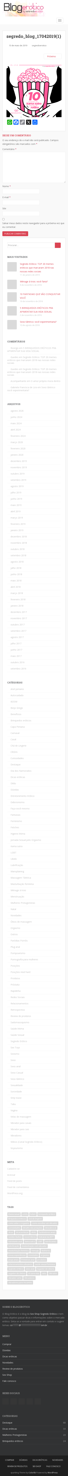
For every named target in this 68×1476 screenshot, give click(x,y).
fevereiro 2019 (18, 523)
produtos (41, 1259)
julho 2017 (16, 643)
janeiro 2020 (17, 454)
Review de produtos (21, 1016)
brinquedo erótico (46, 1214)
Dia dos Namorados (21, 770)
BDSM (14, 701)
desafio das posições (32, 1227)
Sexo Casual (17, 1072)
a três (25, 1214)
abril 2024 (16, 429)
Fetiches (15, 827)
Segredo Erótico (19, 1041)
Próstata (15, 984)
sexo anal (30, 1269)
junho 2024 (16, 417)
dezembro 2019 (19, 461)
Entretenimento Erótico (22, 795)
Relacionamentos (19, 1003)
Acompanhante (18, 381)
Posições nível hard (20, 972)
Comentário (9, 149)
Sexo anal (16, 1066)
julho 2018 (16, 567)
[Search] (58, 245)
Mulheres (46, 1250)
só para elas (33, 1273)
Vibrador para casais (21, 1122)
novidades (33, 1255)
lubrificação (13, 1246)
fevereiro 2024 (18, 435)
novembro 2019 (19, 467)
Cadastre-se (13, 1168)
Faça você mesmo (20, 808)
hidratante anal (15, 1241)
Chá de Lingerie (18, 745)
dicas (10, 1232)
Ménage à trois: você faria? (34, 281)
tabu (44, 1273)
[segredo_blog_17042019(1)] (34, 89)
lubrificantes (50, 1241)
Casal (13, 739)
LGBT (13, 852)
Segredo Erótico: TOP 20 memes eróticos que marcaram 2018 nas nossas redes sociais (37, 267)
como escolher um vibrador (44, 1223)
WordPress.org (14, 1193)
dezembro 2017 (19, 611)
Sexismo (15, 1053)
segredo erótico (15, 1269)
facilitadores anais (47, 1232)
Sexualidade (17, 1085)
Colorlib (32, 1472)
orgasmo (45, 1255)
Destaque (16, 764)
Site (4, 208)
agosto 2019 (17, 486)
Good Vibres (30, 1237)
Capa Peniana (18, 726)
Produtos (15, 978)
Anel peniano (17, 689)
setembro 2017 (18, 630)
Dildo (13, 783)
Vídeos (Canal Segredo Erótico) (26, 1141)
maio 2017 (16, 656)
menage (35, 1250)
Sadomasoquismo (20, 1022)
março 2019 (17, 517)
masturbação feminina (18, 1250)
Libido (14, 858)
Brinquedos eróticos (21, 720)
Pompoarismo (18, 953)
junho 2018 (16, 574)
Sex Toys (15, 1047)
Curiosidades (17, 758)
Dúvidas (15, 789)
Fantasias (15, 814)
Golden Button (15, 1237)
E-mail (6, 197)
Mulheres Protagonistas (23, 902)
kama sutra (30, 1241)
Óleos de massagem (21, 921)
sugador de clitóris (16, 1273)
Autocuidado (17, 695)
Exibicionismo (18, 802)
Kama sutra (16, 846)
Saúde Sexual (17, 1034)
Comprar (6, 1344)
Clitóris (14, 751)
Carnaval (15, 733)
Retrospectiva (18, 1009)
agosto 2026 (17, 410)
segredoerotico (39, 45)
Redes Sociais (18, 997)
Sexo (13, 1060)
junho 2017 (16, 649)
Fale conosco (9, 1380)
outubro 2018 (18, 549)
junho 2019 (16, 498)
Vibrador (53, 1273)
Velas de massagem (21, 1116)
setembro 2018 (18, 555)
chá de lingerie (35, 1218)
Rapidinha (16, 990)
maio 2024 (16, 423)
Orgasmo (15, 928)
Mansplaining (17, 871)
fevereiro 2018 (18, 599)
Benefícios (16, 714)
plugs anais (13, 1259)
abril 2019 (16, 511)
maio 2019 (16, 505)
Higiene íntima (18, 833)
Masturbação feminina (22, 883)
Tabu (13, 1104)
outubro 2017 (18, 624)
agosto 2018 (17, 561)
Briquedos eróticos (17, 1218)
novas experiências (17, 1255)
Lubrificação (17, 865)
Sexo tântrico (17, 1078)
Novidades (16, 915)
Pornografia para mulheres (24, 959)
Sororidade (16, 1091)
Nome (6, 186)
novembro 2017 (19, 618)
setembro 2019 (18, 479)
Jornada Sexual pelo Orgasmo (26, 839)
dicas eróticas (22, 1232)
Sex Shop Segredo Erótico (43, 1313)
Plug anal (15, 946)
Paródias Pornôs (19, 940)
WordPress (53, 1472)
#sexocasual (14, 1214)
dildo (33, 1232)
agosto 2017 (17, 637)
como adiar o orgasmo (18, 1223)
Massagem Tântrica (21, 877)
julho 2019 (16, 492)
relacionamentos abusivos (20, 1264)
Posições (15, 965)
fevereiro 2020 (18, 448)
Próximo (51, 56)
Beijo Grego (17, 707)
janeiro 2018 (17, 605)
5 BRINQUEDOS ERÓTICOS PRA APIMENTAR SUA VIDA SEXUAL (31, 349)
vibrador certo (15, 1278)
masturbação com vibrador (34, 1246)
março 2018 (17, 593)
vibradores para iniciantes (20, 1282)
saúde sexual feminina (45, 1264)
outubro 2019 (18, 473)
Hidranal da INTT (46, 1237)
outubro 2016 (18, 662)
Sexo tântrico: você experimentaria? (38, 321)
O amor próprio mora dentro (45, 381)
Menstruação (17, 896)
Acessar (11, 1174)
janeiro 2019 (17, 530)
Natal (13, 909)
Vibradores (16, 1135)
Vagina (14, 1110)
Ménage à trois (18, 890)
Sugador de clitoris (45, 1269)
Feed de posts (14, 1180)
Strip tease (16, 1097)
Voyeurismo (17, 1148)
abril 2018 (16, 586)
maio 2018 (16, 580)
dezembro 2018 (19, 536)
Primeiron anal (27, 1259)
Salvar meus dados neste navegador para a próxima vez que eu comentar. (33, 225)
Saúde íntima (17, 1028)
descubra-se (50, 1227)
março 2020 (17, 442)
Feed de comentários (18, 1187)
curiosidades (14, 1227)
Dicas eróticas (18, 777)
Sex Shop (7, 1374)
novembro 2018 (19, 542)
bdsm (33, 1214)
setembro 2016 (18, 668)
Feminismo (16, 821)
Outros (14, 934)
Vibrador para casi (20, 1129)
